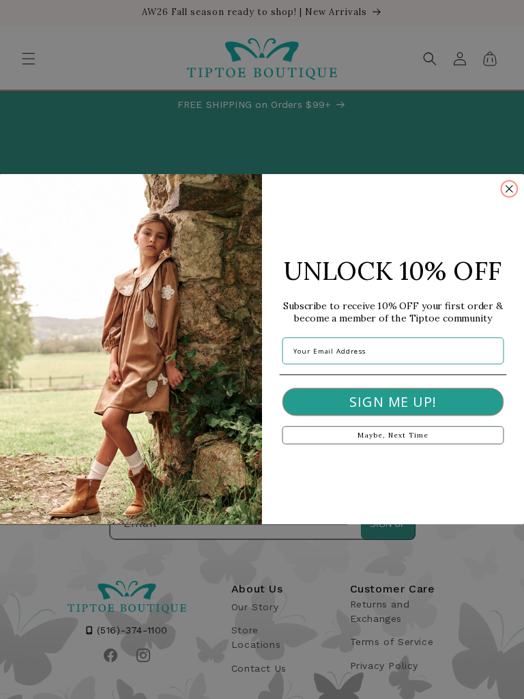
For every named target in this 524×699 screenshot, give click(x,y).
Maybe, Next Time (393, 435)
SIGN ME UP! (392, 402)
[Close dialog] (509, 189)
